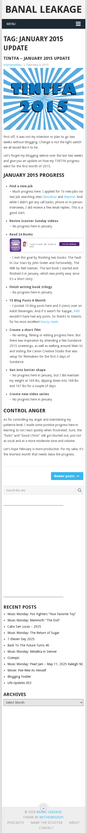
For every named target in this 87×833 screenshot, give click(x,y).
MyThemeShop (51, 817)
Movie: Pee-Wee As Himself (26, 670)
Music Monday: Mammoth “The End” (33, 620)
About (74, 822)
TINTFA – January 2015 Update (36, 58)
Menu (11, 24)
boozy (45, 322)
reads (54, 322)
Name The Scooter (46, 822)
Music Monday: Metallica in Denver (32, 651)
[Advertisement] (43, 549)
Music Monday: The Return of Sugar (33, 633)
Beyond (69, 197)
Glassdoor (50, 197)
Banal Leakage (43, 9)
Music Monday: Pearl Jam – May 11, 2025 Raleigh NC (45, 664)
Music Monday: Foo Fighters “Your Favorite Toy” (41, 614)
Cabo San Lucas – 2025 (24, 626)
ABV (77, 311)
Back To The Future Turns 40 (28, 645)
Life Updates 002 (19, 683)
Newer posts (64, 476)
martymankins (12, 65)
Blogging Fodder (19, 676)
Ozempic (13, 658)
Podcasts (15, 822)
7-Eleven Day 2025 (21, 639)
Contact (46, 828)
